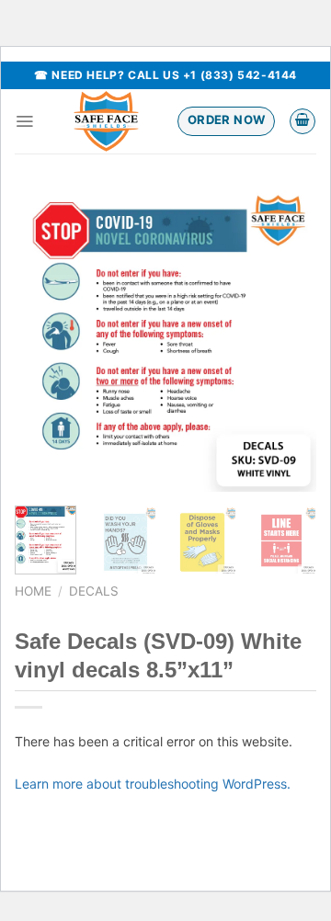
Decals (94, 591)
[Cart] (302, 121)
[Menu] (24, 121)
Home (33, 591)
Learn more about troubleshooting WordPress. (153, 783)
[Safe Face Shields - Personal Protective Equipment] (106, 121)
